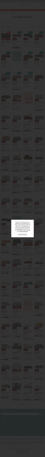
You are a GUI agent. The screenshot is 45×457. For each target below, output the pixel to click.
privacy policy (20, 228)
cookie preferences (23, 231)
